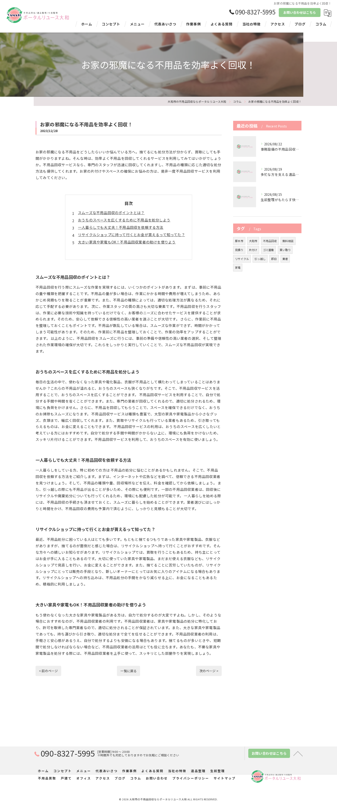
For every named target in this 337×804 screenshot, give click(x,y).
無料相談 (288, 241)
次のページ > (208, 671)
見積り (239, 250)
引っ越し (260, 259)
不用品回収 (270, 241)
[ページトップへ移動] (298, 753)
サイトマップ (225, 778)
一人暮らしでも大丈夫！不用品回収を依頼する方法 (120, 227)
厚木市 (239, 241)
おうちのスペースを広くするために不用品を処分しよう (124, 219)
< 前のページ (48, 671)
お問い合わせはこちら (299, 12)
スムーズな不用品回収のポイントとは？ (111, 212)
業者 (285, 259)
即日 (274, 259)
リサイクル (242, 259)
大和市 (253, 241)
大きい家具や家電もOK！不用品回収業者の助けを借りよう (127, 241)
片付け (253, 250)
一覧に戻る (128, 671)
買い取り (285, 250)
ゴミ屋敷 (268, 250)
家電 (237, 267)
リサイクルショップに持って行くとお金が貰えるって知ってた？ (131, 234)
